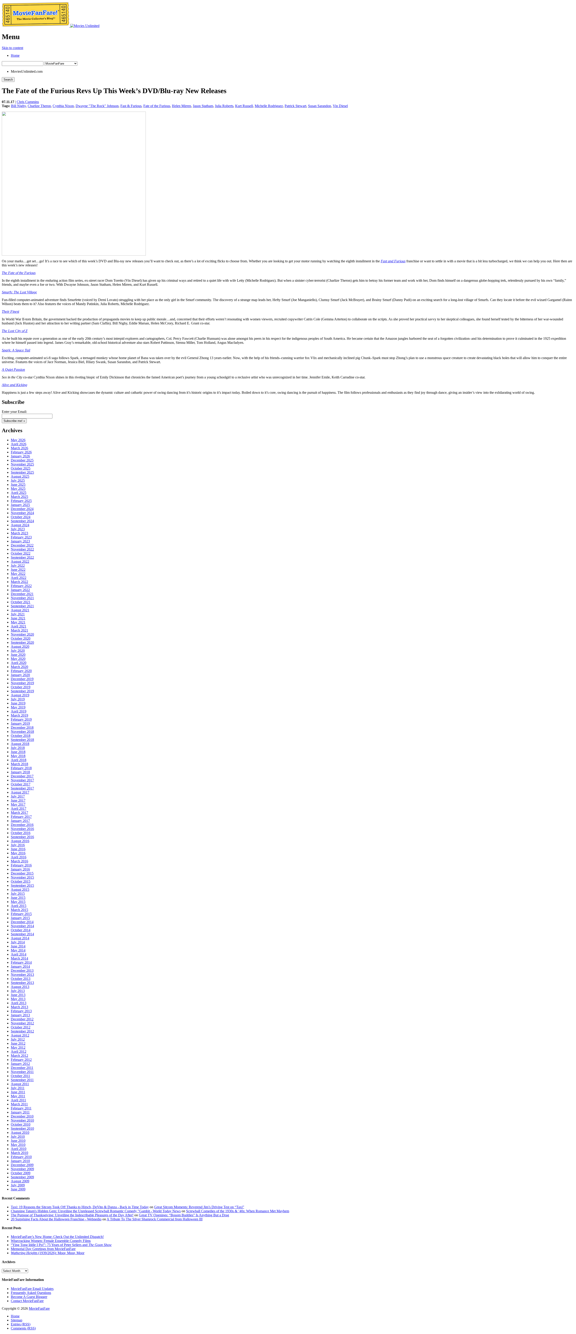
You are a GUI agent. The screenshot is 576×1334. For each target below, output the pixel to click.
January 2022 (20, 590)
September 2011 (22, 1080)
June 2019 (18, 703)
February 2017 (21, 817)
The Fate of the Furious (19, 273)
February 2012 (21, 1060)
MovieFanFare (39, 1308)
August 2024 (20, 525)
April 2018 (18, 760)
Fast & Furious (131, 106)
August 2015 (20, 889)
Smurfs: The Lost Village (19, 292)
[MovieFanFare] (36, 26)
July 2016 (18, 845)
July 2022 (18, 565)
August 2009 (20, 1181)
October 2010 (20, 1124)
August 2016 (20, 841)
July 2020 (18, 650)
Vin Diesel (340, 106)
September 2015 (22, 885)
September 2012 (22, 1031)
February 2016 (21, 865)
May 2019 (18, 707)
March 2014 (19, 958)
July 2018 (18, 748)
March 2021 (19, 630)
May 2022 (18, 574)
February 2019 (21, 719)
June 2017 (18, 800)
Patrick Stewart (295, 106)
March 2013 (19, 1007)
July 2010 (18, 1136)
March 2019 (19, 715)
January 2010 (20, 1161)
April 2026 (18, 444)
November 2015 (22, 877)
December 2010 (22, 1116)
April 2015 (18, 906)
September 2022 (22, 557)
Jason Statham (203, 106)
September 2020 (22, 642)
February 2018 (21, 768)
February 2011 (21, 1108)
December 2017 (22, 776)
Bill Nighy (18, 106)
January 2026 (20, 456)
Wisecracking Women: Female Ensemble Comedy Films (51, 1241)
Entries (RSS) (20, 1324)
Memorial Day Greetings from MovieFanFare (43, 1249)
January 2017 (20, 821)
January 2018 (20, 772)
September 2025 (22, 472)
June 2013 (18, 995)
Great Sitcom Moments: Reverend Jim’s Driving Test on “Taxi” (199, 1207)
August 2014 (20, 938)
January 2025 (20, 505)
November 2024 (22, 513)
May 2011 (18, 1096)
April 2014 (18, 954)
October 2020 (20, 638)
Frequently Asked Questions (31, 1293)
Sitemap (16, 1320)
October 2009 (20, 1173)
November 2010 (22, 1120)
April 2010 (18, 1149)
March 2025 (19, 497)
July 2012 (18, 1039)
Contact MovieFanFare (27, 1301)
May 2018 (18, 756)
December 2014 (22, 922)
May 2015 (18, 902)
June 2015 (18, 898)
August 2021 (20, 610)
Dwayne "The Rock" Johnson (97, 106)
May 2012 (18, 1047)
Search (8, 79)
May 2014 (18, 950)
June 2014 (18, 946)
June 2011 (18, 1092)
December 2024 (22, 509)
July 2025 (18, 480)
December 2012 (22, 1019)
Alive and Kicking (14, 385)
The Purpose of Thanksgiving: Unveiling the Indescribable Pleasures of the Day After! (72, 1215)
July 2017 (18, 796)
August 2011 (20, 1084)
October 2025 (20, 468)
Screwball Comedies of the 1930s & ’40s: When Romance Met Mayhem (237, 1211)
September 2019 (22, 691)
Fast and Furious (393, 261)
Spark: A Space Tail (16, 350)
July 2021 (18, 614)
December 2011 (22, 1068)
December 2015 (22, 873)
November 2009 (22, 1169)
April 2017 (18, 808)
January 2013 (20, 1015)
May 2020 (18, 659)
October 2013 (20, 979)
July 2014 (18, 942)
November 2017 (22, 780)
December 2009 (22, 1165)
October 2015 (20, 881)
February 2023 (21, 537)
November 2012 (22, 1023)
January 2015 (20, 918)
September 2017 (22, 788)
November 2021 (22, 598)
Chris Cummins (28, 102)
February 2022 (21, 586)
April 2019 (18, 711)
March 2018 (19, 764)
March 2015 (19, 910)
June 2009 (18, 1189)
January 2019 (20, 723)
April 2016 (18, 857)
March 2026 (19, 448)
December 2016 (22, 825)
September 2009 (22, 1177)
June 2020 (18, 655)
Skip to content (12, 48)
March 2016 (19, 861)
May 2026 (18, 440)
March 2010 (19, 1153)
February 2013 (21, 1011)
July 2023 (18, 529)
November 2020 (22, 634)
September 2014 (22, 934)
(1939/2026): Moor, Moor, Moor (47, 1253)
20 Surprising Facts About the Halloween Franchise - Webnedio (56, 1219)
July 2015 (18, 893)
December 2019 (22, 679)
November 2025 (22, 464)
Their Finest (10, 311)
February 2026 (21, 452)
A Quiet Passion (13, 369)
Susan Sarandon (319, 106)
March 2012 (19, 1055)
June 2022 (18, 569)
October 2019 (20, 687)
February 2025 (21, 501)
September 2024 (22, 521)
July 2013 (18, 991)
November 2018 (22, 731)
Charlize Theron (39, 106)
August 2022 (20, 561)
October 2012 (20, 1027)
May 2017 (18, 804)
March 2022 (19, 582)
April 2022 (18, 578)
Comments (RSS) (23, 1328)
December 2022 (22, 545)
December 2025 (22, 460)
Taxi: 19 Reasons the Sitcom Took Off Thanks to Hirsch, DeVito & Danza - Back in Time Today (80, 1207)
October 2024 (20, 517)
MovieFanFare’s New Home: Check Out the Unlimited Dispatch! (57, 1237)
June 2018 (18, 752)
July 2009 (18, 1185)
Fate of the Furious (156, 106)
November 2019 (22, 683)
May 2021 (18, 622)
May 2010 (18, 1145)
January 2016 (20, 869)
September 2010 (22, 1128)
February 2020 (21, 671)
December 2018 (22, 727)
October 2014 (20, 930)
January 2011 (20, 1112)
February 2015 (21, 914)
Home (15, 55)
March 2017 (19, 812)
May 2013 (18, 999)
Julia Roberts (224, 106)
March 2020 (19, 667)
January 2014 (20, 966)
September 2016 (22, 837)
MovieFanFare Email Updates (32, 1289)
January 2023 (20, 541)
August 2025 (20, 476)
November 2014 (22, 926)
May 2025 (18, 488)
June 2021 (18, 618)
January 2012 (20, 1064)
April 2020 (18, 663)
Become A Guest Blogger (29, 1297)
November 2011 (22, 1072)
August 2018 (20, 744)
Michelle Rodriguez (269, 106)
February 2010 (21, 1157)
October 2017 (20, 784)
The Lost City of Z (14, 331)
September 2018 (22, 740)
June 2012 (18, 1043)
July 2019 (18, 699)
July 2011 (18, 1088)
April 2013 (18, 1003)
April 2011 (18, 1100)
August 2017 (20, 792)
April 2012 (18, 1051)
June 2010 (18, 1141)
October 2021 (20, 602)
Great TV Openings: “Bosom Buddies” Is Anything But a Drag (184, 1215)
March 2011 (19, 1104)
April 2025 (18, 493)
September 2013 (22, 983)
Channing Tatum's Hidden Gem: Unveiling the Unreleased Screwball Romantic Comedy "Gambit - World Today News (96, 1211)
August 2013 (20, 987)
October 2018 (20, 736)
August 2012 (20, 1035)
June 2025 (18, 484)
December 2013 (22, 970)
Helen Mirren (181, 106)
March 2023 (19, 533)
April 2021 (18, 626)
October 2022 (20, 553)
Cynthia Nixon (63, 106)
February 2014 (21, 962)
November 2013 (22, 974)
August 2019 (20, 695)
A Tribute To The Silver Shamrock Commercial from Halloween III (154, 1219)
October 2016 (20, 833)
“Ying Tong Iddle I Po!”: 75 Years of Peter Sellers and (61, 1245)
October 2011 (20, 1076)
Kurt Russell (244, 106)
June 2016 (18, 849)
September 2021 (22, 606)
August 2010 (20, 1132)
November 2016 (22, 829)
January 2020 (20, 675)
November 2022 (22, 549)
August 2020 (20, 646)
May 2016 (18, 853)
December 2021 (22, 594)
